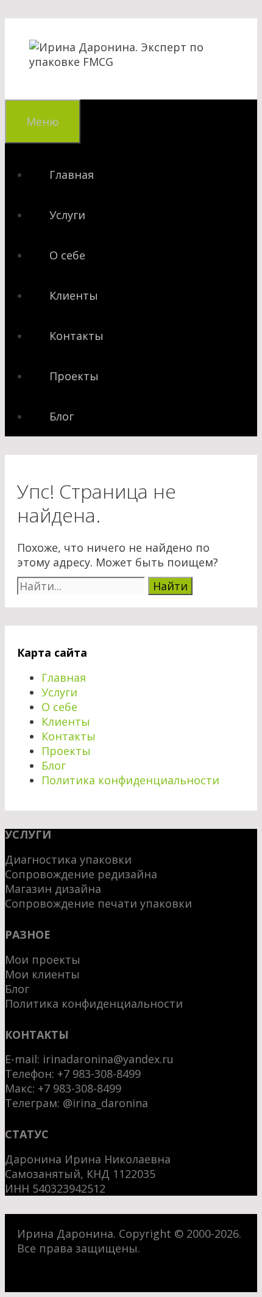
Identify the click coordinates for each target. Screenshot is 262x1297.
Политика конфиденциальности (130, 780)
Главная (71, 174)
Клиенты (73, 295)
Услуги (67, 215)
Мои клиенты (42, 974)
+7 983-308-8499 (79, 1088)
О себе (67, 255)
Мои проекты (42, 959)
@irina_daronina (105, 1103)
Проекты (74, 376)
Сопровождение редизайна (81, 874)
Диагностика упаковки (68, 859)
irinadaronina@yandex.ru (108, 1059)
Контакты (76, 335)
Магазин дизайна (53, 888)
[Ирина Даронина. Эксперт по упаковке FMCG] (131, 61)
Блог (61, 416)
